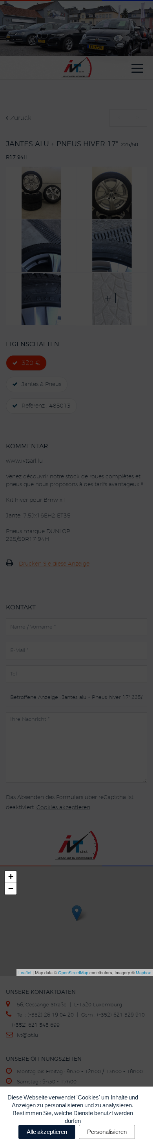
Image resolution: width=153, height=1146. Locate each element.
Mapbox (143, 972)
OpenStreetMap (73, 972)
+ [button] (10, 877)
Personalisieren (107, 1131)
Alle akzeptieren (47, 1131)
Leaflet (24, 972)
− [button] (10, 888)
